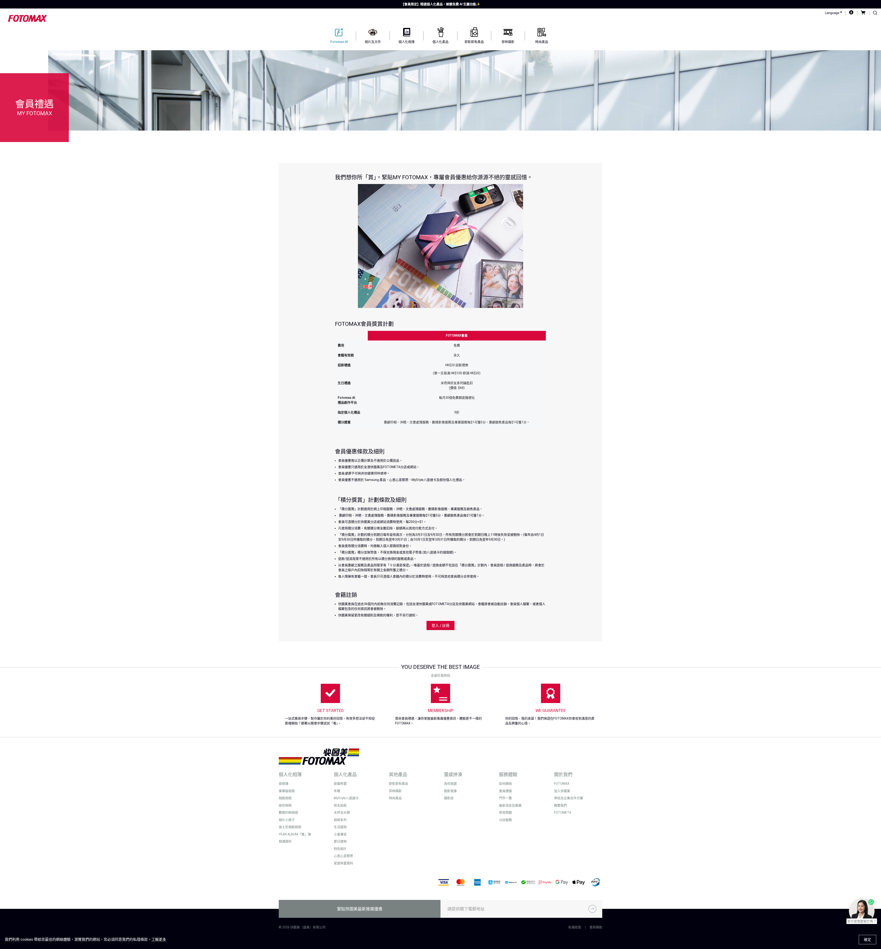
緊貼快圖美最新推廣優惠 (359, 909)
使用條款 (595, 927)
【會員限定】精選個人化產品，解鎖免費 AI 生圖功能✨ (440, 4)
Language (832, 13)
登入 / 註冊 (440, 625)
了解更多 (158, 939)
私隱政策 (574, 927)
